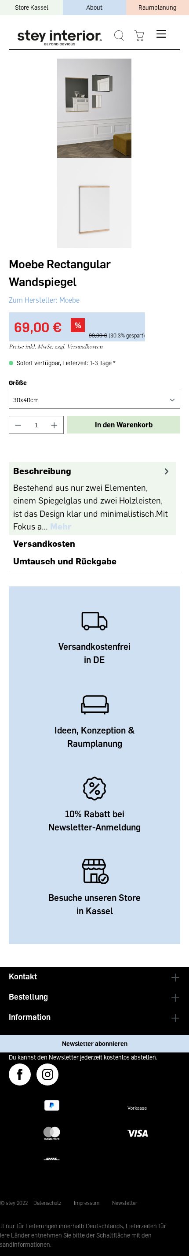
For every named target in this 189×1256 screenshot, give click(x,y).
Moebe (69, 300)
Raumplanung (157, 7)
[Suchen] (118, 36)
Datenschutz (47, 1203)
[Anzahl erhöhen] (54, 425)
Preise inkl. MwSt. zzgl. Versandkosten (55, 346)
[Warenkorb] (139, 36)
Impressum (86, 1203)
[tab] (92, 498)
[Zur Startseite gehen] (60, 37)
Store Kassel (31, 7)
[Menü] (161, 34)
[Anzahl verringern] (18, 425)
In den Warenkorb (124, 424)
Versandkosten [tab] (44, 543)
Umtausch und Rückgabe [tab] (64, 561)
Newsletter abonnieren (94, 1043)
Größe (18, 382)
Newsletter (125, 1203)
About (94, 7)
